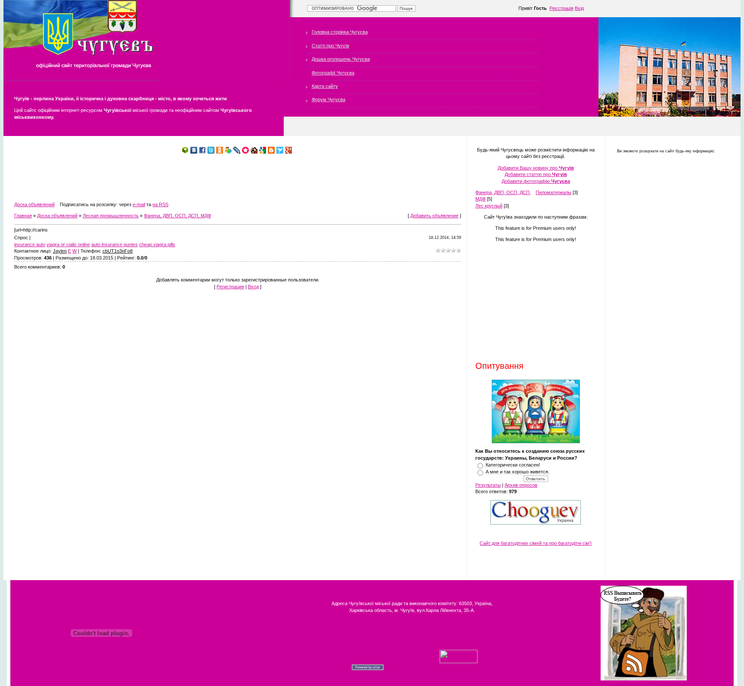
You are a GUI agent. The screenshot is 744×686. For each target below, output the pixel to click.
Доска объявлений (34, 204)
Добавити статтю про (536, 174)
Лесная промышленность (111, 215)
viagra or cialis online (68, 244)
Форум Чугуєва (328, 99)
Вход (253, 286)
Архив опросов (521, 485)
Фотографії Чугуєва (333, 72)
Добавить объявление (434, 215)
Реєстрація (561, 8)
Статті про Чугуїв (330, 45)
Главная (23, 215)
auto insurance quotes (114, 244)
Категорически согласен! (513, 464)
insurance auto (29, 244)
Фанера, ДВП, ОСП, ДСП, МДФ (177, 215)
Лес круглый (488, 205)
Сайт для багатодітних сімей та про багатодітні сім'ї (536, 543)
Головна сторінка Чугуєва (340, 31)
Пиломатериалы (553, 192)
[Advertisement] (171, 177)
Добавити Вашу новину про (536, 167)
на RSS (160, 204)
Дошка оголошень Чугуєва (341, 59)
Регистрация (230, 286)
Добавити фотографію (536, 181)
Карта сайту (325, 86)
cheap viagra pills (157, 244)
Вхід (579, 8)
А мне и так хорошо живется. (517, 471)
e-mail (139, 204)
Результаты (488, 485)
